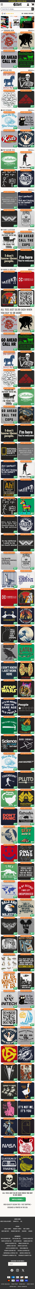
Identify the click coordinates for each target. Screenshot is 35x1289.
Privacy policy (14, 1284)
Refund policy (22, 1284)
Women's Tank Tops (15, 1231)
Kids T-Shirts (26, 1229)
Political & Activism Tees (23, 1250)
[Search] (32, 8)
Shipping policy (13, 1286)
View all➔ (31, 30)
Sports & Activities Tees (10, 1243)
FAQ (21, 1221)
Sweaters (24, 1231)
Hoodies (30, 1231)
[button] (2, 4)
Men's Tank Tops (5, 1231)
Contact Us (15, 1221)
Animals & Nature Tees (23, 1243)
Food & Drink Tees (24, 1248)
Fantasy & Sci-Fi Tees (22, 1246)
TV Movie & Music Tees (28, 1238)
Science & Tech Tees (11, 1246)
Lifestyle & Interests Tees (12, 1248)
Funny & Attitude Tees (6, 1241)
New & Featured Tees (5, 1238)
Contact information (22, 1286)
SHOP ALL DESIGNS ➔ (17, 1199)
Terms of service (30, 1284)
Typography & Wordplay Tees (9, 1255)
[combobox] (16, 8)
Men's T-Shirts (7, 1229)
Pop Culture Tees (16, 1238)
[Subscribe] (25, 1264)
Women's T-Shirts (17, 1229)
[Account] (28, 4)
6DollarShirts (7, 1284)
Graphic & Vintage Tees (25, 1253)
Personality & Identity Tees (24, 1255)
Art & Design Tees (18, 1241)
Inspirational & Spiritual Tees (11, 1253)
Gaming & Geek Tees (28, 1241)
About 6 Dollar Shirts (5, 1221)
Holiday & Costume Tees (10, 1250)
